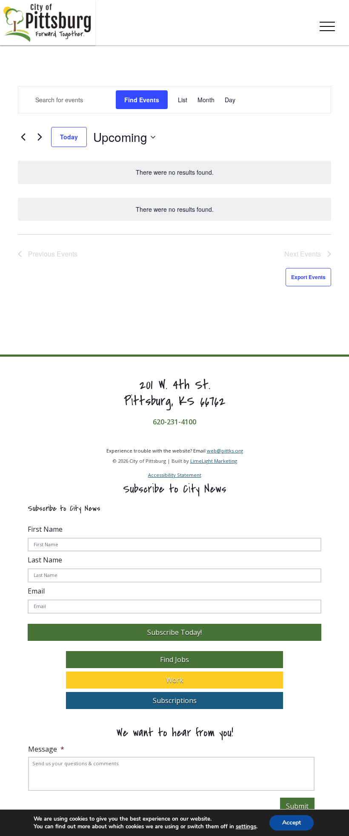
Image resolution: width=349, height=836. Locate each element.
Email (36, 591)
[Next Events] (39, 137)
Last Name (45, 560)
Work (174, 680)
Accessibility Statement (174, 475)
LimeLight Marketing (213, 461)
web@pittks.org (225, 450)
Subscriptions (175, 700)
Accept (291, 823)
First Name (45, 529)
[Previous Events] (23, 137)
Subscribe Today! (174, 632)
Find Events (141, 99)
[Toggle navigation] (327, 24)
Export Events (308, 277)
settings (246, 826)
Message (46, 749)
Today (69, 137)
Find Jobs (174, 659)
